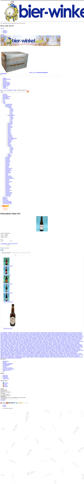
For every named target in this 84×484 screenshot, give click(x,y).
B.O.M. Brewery (26, 333)
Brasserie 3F (66, 334)
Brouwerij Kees (6, 336)
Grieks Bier (7, 164)
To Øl (64, 354)
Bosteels (44, 334)
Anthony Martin (51, 332)
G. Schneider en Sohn (14, 343)
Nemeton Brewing (4, 349)
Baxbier (42, 333)
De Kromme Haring (51, 339)
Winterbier (10, 154)
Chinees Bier (7, 157)
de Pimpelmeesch (75, 339)
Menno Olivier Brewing (24, 348)
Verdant (68, 355)
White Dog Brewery (54, 356)
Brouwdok (26, 335)
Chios (27, 338)
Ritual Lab (35, 351)
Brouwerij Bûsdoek (47, 335)
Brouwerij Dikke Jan (75, 335)
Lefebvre (16, 346)
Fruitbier (9, 133)
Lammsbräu (7, 346)
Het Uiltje (50, 344)
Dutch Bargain (26, 341)
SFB (24, 352)
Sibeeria (27, 352)
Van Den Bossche (17, 355)
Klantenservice (6, 361)
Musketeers (73, 348)
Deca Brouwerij (39, 340)
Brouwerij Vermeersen (47, 336)
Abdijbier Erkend (11, 115)
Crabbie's (56, 338)
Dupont (20, 341)
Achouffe (22, 332)
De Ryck (14, 340)
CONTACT (5, 88)
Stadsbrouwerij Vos (26, 353)
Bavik (39, 333)
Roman (46, 351)
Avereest (14, 333)
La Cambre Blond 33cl (8, 292)
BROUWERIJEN (6, 83)
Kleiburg (31, 345)
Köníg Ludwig (58, 345)
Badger (31, 333)
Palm (56, 350)
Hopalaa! (59, 344)
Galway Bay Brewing (23, 343)
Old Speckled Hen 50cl (8, 265)
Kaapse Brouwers (22, 345)
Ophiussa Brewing (30, 350)
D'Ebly (60, 338)
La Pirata (2, 346)
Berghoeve (50, 333)
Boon (41, 334)
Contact (4, 405)
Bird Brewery (7, 334)
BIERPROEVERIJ (7, 79)
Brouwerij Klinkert (13, 336)
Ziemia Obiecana (76, 356)
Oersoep (73, 349)
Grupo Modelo (61, 343)
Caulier (20, 338)
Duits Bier (7, 159)
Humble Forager (74, 344)
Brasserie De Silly (72, 334)
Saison (9, 143)
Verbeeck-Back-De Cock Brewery (59, 355)
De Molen (69, 339)
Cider (4, 99)
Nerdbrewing (16, 349)
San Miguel (76, 351)
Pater (11, 111)
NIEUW (4, 80)
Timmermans (53, 354)
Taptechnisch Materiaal (7, 202)
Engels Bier (7, 160)
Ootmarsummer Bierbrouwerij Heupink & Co (17, 350)
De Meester (58, 339)
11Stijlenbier (4, 332)
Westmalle (47, 356)
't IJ (1, 332)
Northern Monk (42, 349)
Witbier (9, 156)
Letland (6, 174)
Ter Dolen (79, 353)
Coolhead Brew (41, 338)
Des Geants (45, 340)
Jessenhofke (10, 345)
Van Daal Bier (11, 355)
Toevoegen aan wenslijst (12, 243)
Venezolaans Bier (8, 192)
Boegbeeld (34, 334)
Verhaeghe (73, 355)
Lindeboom (28, 346)
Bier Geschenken (6, 98)
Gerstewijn (10, 135)
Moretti (43, 348)
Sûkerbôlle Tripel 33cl (8, 328)
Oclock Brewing (58, 349)
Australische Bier (8, 105)
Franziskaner (62, 342)
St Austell (55, 352)
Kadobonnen (5, 376)
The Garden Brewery (35, 354)
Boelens (38, 334)
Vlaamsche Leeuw (11, 356)
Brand (62, 334)
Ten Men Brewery (73, 353)
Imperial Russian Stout (12, 138)
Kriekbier (10, 141)
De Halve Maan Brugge (26, 339)
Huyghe (2, 345)
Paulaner (59, 350)
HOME (4, 78)
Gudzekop (71, 343)
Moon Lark (39, 348)
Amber (9, 125)
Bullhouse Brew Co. (79, 336)
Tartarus (67, 353)
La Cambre (80, 345)
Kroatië (6, 173)
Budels (73, 336)
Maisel (8, 348)
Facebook (6, 382)
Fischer (32, 342)
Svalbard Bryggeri (62, 353)
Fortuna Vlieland (56, 342)
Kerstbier (9, 140)
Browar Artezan (55, 336)
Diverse (11, 109)
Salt (72, 351)
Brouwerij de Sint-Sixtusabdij (64, 335)
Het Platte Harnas (44, 344)
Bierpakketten (5, 97)
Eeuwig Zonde (46, 341)
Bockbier (9, 129)
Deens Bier (7, 158)
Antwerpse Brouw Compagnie (61, 332)
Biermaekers (75, 333)
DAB (69, 338)
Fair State (19, 342)
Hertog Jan (30, 344)
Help (4, 371)
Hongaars (7, 166)
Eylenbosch (7, 342)
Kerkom (27, 345)
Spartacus (51, 352)
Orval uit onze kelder (7, 201)
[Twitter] (1, 250)
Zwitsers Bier (8, 195)
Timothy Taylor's (59, 354)
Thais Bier (7, 189)
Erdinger (81, 341)
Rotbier (50, 351)
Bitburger (17, 334)
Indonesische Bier (8, 168)
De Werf (34, 340)
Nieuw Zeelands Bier (9, 178)
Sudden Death (51, 353)
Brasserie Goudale (7, 335)
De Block (10, 339)
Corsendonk (51, 338)
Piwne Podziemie (73, 350)
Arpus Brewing (73, 332)
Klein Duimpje (37, 345)
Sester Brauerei (11, 352)
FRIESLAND (5, 85)
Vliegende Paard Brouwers (20, 356)
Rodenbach (39, 351)
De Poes (80, 339)
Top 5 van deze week (7, 203)
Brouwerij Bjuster (39, 335)
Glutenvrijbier (10, 137)
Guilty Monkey (77, 343)
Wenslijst (4, 32)
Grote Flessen (5, 200)
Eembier (40, 341)
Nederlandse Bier (8, 177)
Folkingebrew (45, 342)
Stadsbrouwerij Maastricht (16, 353)
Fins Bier (7, 162)
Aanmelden (2, 399)
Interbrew (6, 345)
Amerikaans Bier (8, 104)
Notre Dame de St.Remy (50, 349)
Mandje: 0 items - (33, 72)
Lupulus (64, 346)
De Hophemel (34, 339)
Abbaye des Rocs (16, 332)
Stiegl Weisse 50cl (7, 274)
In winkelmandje (4, 243)
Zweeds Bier (7, 194)
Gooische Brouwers (48, 343)
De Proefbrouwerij (4, 340)
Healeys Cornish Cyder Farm (13, 344)
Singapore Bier (8, 187)
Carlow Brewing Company (9, 338)
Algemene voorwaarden (7, 367)
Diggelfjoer (50, 340)
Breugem (13, 335)
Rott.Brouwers (55, 351)
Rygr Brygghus (61, 351)
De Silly (18, 340)
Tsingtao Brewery (69, 354)
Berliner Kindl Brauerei (64, 333)
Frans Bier (7, 163)
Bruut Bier (69, 336)
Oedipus (70, 349)
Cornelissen (46, 338)
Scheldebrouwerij (3, 352)
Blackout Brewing (23, 334)
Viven (5, 356)
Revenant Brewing (28, 351)
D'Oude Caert (64, 338)
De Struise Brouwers (28, 340)
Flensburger (36, 342)
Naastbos (78, 348)
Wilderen (66, 356)
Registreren (5, 31)
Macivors (72, 346)
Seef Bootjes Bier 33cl (8, 283)
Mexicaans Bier (8, 175)
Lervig (20, 346)
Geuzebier (10, 136)
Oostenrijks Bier (8, 181)
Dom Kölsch (73, 340)
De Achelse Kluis (3, 339)
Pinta (69, 350)
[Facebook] (2, 250)
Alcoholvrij (10, 124)
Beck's (46, 333)
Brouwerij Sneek (21, 336)
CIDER (4, 86)
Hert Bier (26, 344)
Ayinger (17, 333)
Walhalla (32, 356)
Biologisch (10, 127)
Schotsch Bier (8, 185)
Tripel (11, 114)
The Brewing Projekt (26, 354)
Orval (36, 350)
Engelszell (77, 341)
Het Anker (35, 344)
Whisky (4, 101)
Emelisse (62, 341)
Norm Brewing (35, 349)
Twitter (5, 384)
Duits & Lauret (16, 341)
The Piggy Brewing (44, 354)
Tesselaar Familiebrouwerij (5, 354)
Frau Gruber (68, 342)
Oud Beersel (52, 350)
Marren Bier (12, 348)
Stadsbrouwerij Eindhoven (5, 353)
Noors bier (7, 179)
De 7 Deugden (79, 338)
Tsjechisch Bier (8, 190)
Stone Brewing (45, 353)
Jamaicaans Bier (8, 170)
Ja (3, 28)
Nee (1, 28)
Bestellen (5, 362)
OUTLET (5, 81)
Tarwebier (10, 145)
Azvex (21, 333)
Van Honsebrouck (29, 355)
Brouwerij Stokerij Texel (38, 336)
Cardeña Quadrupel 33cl (8, 301)
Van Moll (35, 355)
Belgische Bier (8, 106)
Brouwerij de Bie (55, 335)
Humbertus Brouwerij (66, 344)
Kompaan (52, 345)
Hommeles (55, 344)
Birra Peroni (12, 334)
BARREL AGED (6, 84)
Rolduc (43, 351)
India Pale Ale (10, 139)
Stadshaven (32, 353)
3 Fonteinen (10, 332)
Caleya (1, 338)
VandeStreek (47, 355)
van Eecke (24, 355)
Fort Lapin (50, 342)
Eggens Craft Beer (52, 341)
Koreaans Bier (8, 172)
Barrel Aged (5, 95)
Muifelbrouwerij (68, 348)
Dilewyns (55, 340)
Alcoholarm (10, 122)
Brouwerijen (5, 375)
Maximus (17, 348)
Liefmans (23, 346)
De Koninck (44, 339)
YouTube (6, 386)
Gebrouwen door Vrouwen (38, 343)
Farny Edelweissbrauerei (26, 342)
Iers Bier (7, 167)
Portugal (7, 183)
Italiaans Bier (8, 169)
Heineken (21, 344)
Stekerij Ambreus (38, 353)
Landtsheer (12, 346)
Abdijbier (10, 107)
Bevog (71, 333)
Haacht (6, 344)
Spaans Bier (7, 188)
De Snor (21, 340)
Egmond (58, 341)
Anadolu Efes (38, 332)
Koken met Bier (6, 378)
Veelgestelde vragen (7, 370)
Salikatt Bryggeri (68, 351)
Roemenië (7, 184)
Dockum (69, 340)
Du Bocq (6, 341)
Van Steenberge (41, 355)
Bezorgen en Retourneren (8, 363)
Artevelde (78, 332)
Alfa (29, 332)
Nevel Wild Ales (22, 349)
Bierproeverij (5, 198)
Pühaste (17, 351)
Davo (75, 338)
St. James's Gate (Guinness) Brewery (70, 352)
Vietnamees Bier (8, 193)
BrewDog (17, 335)
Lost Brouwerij (51, 346)
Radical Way (21, 351)
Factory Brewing (13, 342)
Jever (15, 345)
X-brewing (70, 356)
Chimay (23, 338)
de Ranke (10, 340)
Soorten (4, 196)
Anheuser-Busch (44, 332)
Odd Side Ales (65, 349)
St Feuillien (60, 352)
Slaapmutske (37, 352)
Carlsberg (17, 338)
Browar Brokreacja (63, 336)
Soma (48, 352)
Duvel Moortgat (32, 341)
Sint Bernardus (32, 352)
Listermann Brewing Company (42, 346)
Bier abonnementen (7, 96)
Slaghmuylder (43, 352)
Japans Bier (7, 171)
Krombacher (75, 345)
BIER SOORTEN (6, 82)
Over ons (5, 366)
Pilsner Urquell (64, 350)
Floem (41, 342)
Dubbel (11, 110)
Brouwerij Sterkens (29, 336)
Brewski (21, 335)
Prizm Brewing (12, 351)
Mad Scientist (77, 346)
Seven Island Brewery (18, 352)
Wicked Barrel (61, 356)
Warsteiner (36, 356)
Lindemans (33, 346)
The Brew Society (18, 354)
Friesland (5, 94)
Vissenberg (77, 355)
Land (4, 103)
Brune (9, 130)
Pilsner (9, 142)
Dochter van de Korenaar (62, 340)
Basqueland (35, 333)
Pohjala (79, 350)
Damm (71, 338)
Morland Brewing (49, 348)
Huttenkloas (80, 344)
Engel (74, 341)
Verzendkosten (6, 365)
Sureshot (56, 353)
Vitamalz (2, 356)
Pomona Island (6, 351)
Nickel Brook (29, 349)
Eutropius (2, 342)
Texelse (12, 354)
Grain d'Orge (55, 343)
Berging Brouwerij (56, 333)
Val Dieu (6, 355)
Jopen (17, 345)
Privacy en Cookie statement (8, 368)
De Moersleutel (64, 339)
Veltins (51, 355)
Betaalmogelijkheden (7, 364)
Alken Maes (32, 332)
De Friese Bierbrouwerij (16, 339)
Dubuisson (10, 341)
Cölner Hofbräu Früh (33, 338)
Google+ (6, 385)
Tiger (49, 354)
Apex (68, 332)
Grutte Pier (66, 343)
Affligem (26, 332)
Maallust (68, 346)
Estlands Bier (8, 161)
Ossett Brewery (46, 350)
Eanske (37, 341)
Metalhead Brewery (33, 348)
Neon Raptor (10, 349)
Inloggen (4, 30)
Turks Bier (7, 191)
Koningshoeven (69, 345)
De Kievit (40, 339)
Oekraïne (7, 180)
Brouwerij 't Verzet (32, 335)
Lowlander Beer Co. (59, 346)
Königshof (63, 345)
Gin (3, 100)
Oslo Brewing (40, 350)
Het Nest (39, 344)
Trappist (9, 146)
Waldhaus (28, 356)
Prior (11, 112)
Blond (11, 108)
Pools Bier (7, 182)
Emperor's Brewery (68, 341)
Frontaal (72, 342)
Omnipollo (6, 350)
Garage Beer (30, 343)
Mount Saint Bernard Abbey (58, 348)
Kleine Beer (42, 345)
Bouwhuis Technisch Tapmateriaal (53, 334)
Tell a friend (5, 377)
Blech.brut (29, 334)
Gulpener (2, 344)
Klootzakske (47, 345)
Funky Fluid (6, 343)
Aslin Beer (10, 333)
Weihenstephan (42, 356)
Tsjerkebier (76, 354)
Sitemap (4, 406)
